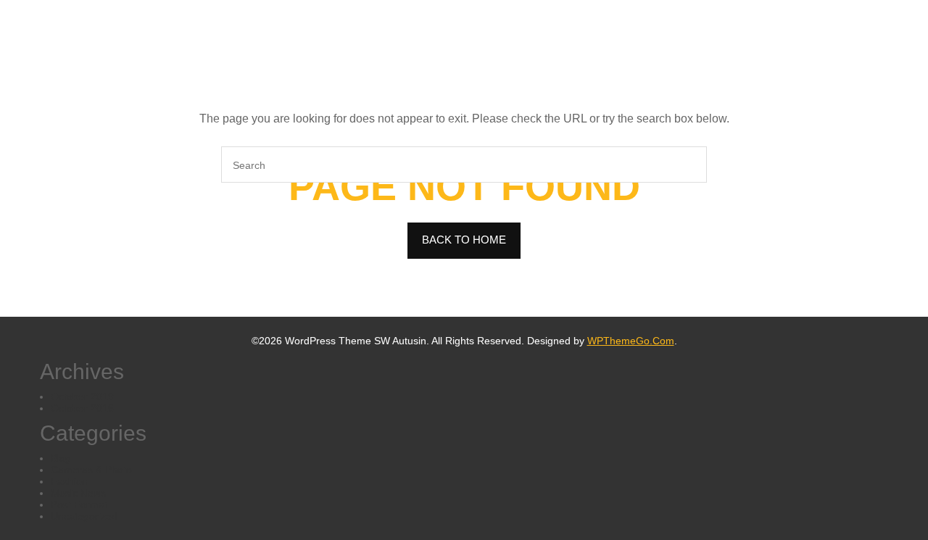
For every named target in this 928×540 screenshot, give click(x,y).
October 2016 (82, 408)
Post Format (79, 504)
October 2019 (82, 396)
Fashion (69, 481)
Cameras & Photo (91, 469)
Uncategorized (84, 516)
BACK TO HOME (464, 239)
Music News (78, 493)
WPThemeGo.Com (630, 340)
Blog (61, 458)
